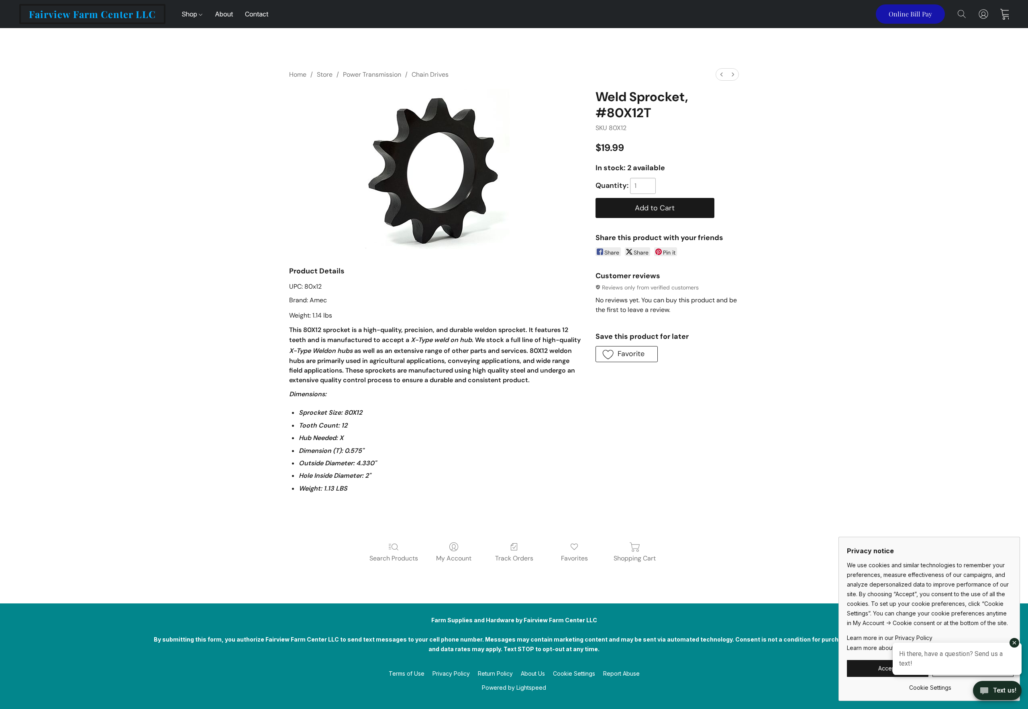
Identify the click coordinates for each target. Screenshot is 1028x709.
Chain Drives (430, 74)
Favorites (574, 558)
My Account (453, 558)
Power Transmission (372, 74)
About (224, 14)
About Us (533, 673)
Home (297, 74)
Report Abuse (621, 673)
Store (324, 74)
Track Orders (514, 558)
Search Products (393, 558)
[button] (92, 14)
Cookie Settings (574, 673)
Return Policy (495, 673)
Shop (190, 14)
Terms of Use (406, 673)
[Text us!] (997, 691)
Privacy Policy (451, 673)
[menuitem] (721, 74)
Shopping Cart (635, 558)
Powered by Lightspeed (514, 687)
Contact (256, 14)
